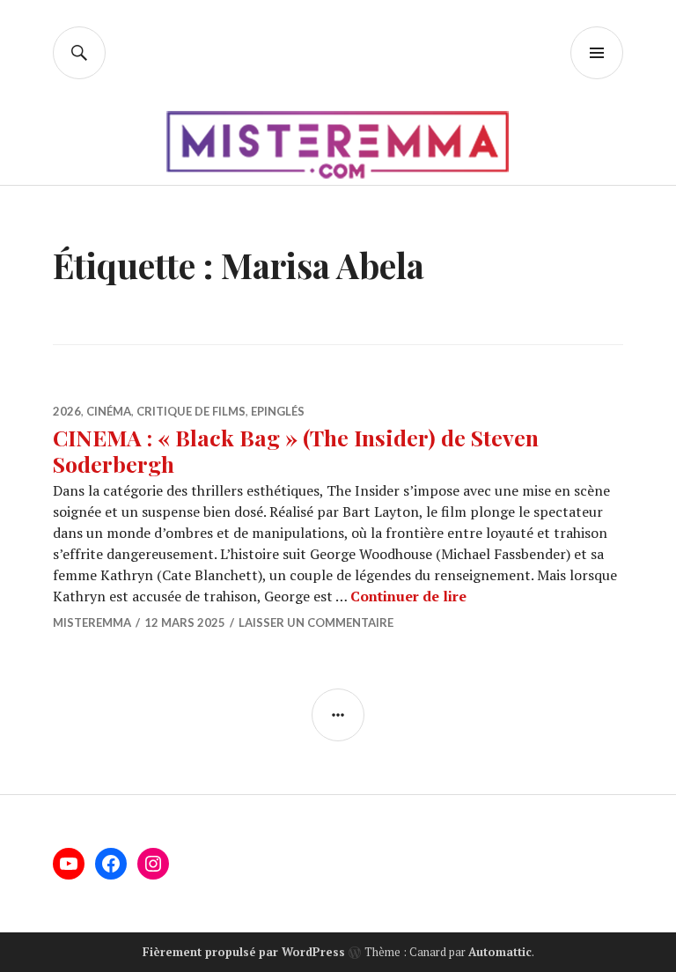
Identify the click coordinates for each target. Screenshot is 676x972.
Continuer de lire (408, 596)
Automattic (500, 952)
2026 (67, 411)
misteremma (92, 622)
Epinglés (278, 411)
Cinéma (108, 411)
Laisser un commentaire (316, 622)
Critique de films (191, 411)
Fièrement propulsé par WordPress (244, 952)
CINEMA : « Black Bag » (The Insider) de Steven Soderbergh (296, 450)
